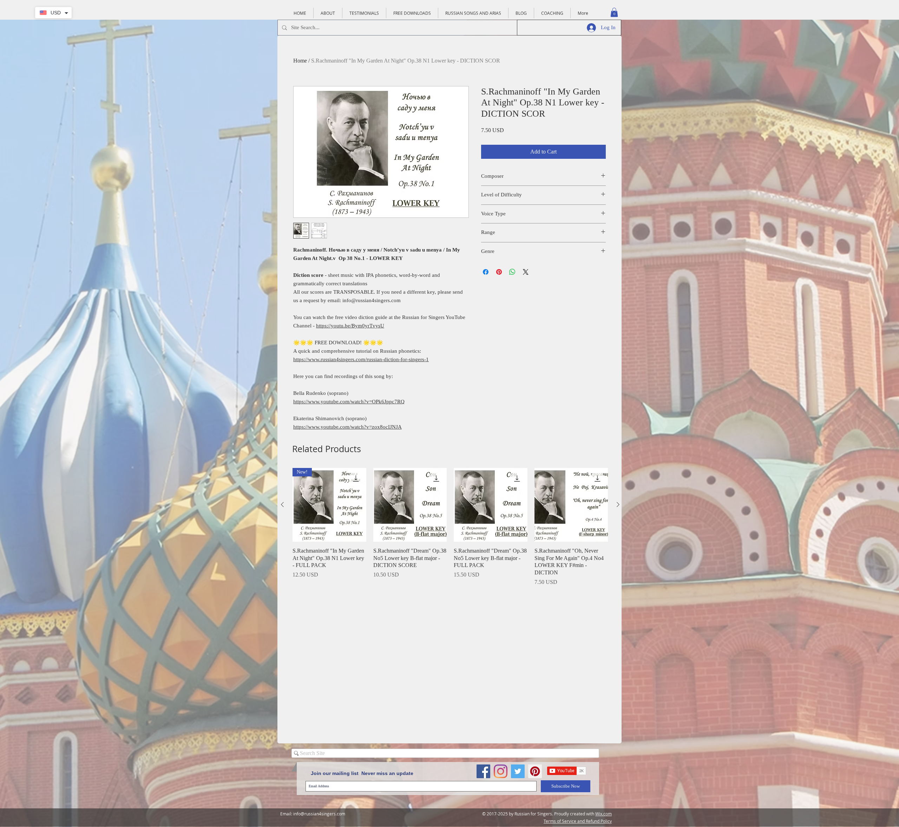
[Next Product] (618, 504)
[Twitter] (518, 771)
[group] (450, 527)
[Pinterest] (535, 771)
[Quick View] (410, 505)
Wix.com (603, 813)
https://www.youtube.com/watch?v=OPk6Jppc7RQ (349, 401)
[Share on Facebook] (485, 272)
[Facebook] (483, 771)
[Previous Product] (282, 504)
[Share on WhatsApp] (512, 272)
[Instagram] (500, 771)
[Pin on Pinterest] (499, 272)
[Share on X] (525, 272)
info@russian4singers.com (319, 813)
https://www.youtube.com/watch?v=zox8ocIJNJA (347, 427)
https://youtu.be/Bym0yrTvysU (350, 325)
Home (300, 61)
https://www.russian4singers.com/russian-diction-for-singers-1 (361, 359)
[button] (614, 12)
